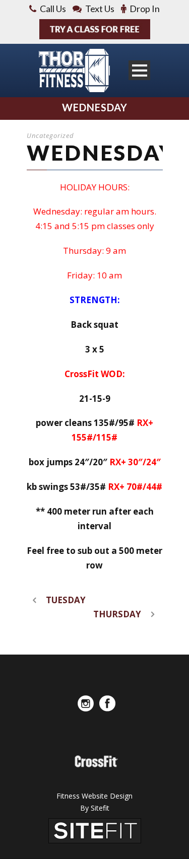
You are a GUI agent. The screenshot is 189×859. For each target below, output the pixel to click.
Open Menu (139, 70)
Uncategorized (50, 135)
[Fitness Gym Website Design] (94, 830)
